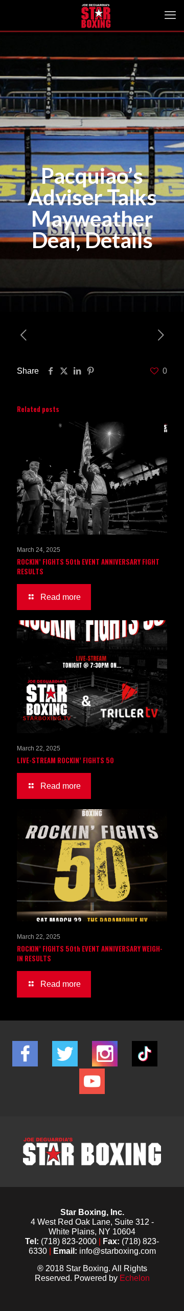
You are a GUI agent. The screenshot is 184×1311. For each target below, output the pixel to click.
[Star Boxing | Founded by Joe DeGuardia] (96, 15)
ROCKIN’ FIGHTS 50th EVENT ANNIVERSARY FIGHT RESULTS (88, 566)
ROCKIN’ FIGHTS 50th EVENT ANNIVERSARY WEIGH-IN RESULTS (90, 953)
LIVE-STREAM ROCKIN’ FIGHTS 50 (65, 760)
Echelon (135, 1278)
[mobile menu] (170, 15)
